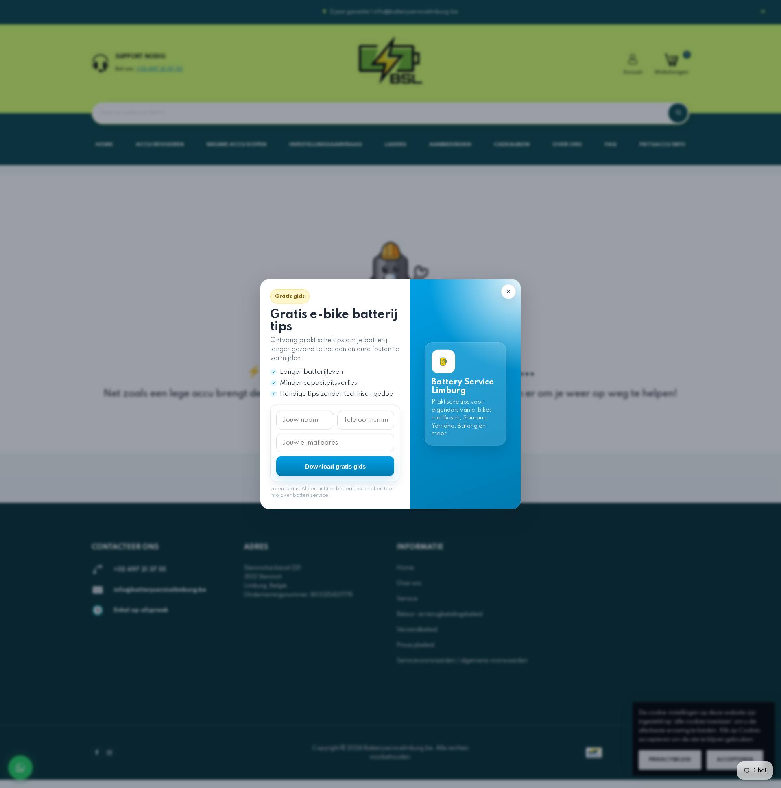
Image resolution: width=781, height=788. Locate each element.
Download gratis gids (335, 466)
